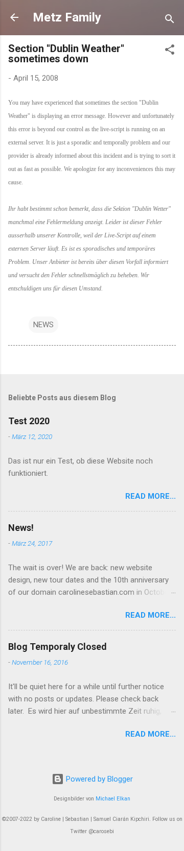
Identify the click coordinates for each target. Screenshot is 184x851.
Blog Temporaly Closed (57, 646)
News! (21, 527)
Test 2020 (29, 421)
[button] (170, 51)
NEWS (43, 324)
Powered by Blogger (98, 779)
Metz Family (67, 17)
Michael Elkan (113, 798)
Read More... (150, 496)
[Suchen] (170, 20)
